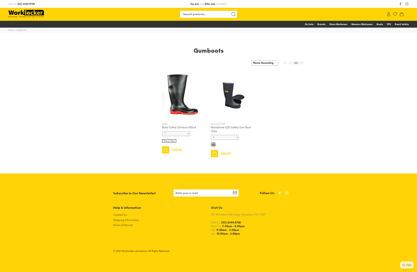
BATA (164, 124)
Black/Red (169, 141)
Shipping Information (126, 220)
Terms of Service (123, 225)
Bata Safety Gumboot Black (179, 127)
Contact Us (120, 214)
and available (208, 4)
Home (11, 30)
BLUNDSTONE (218, 124)
